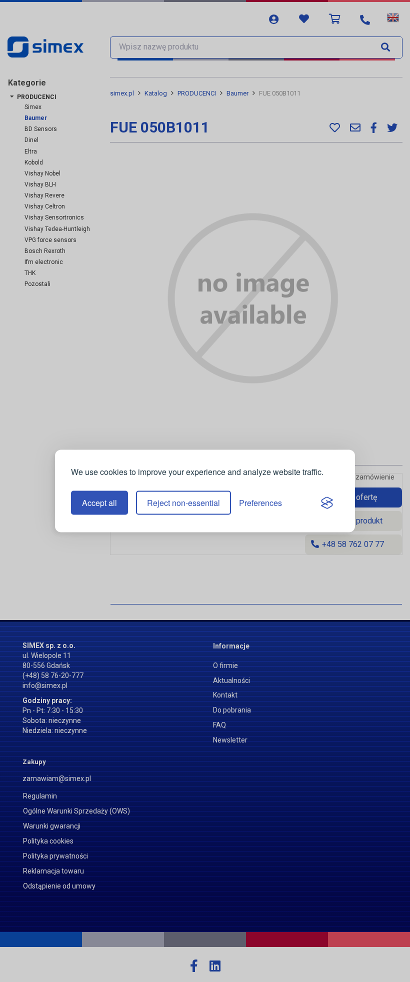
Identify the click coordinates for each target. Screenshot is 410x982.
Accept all (99, 502)
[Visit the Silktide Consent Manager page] (327, 503)
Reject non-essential (183, 502)
